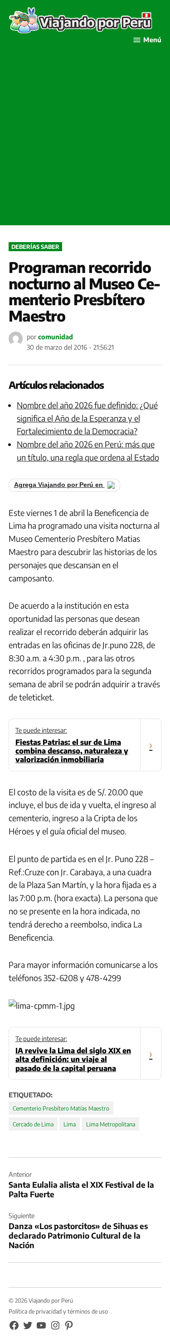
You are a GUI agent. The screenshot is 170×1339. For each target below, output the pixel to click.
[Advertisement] (85, 140)
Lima (69, 1124)
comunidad (55, 336)
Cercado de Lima (33, 1124)
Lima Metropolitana (110, 1124)
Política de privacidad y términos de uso (58, 1311)
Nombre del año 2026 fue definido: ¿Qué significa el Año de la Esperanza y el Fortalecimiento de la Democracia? (87, 418)
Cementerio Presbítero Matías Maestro (61, 1108)
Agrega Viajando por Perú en (59, 484)
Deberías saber (35, 246)
